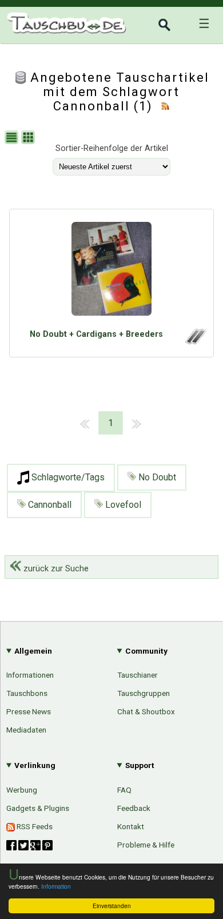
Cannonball (48, 504)
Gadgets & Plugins (37, 808)
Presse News (28, 711)
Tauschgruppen (143, 693)
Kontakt (130, 826)
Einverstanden (112, 905)
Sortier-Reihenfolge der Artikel (111, 148)
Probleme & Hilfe (145, 844)
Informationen (30, 674)
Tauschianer (137, 674)
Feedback (133, 808)
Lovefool (122, 504)
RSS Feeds (34, 826)
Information (56, 886)
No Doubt (156, 477)
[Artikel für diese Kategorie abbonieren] (165, 106)
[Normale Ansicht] (13, 139)
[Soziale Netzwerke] (29, 845)
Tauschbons (26, 693)
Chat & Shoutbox (146, 711)
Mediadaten (26, 729)
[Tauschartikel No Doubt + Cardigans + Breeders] (111, 271)
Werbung (21, 789)
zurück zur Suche (55, 569)
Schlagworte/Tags (67, 477)
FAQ (124, 789)
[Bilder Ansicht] (29, 139)
